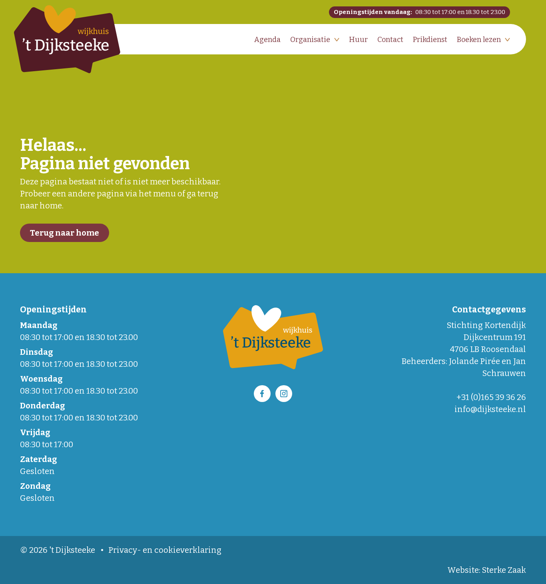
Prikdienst (430, 39)
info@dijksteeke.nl (490, 409)
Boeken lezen (479, 39)
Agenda (267, 39)
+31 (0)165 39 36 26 (491, 397)
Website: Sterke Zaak (486, 570)
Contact (390, 39)
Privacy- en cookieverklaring (164, 550)
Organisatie (310, 39)
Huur (358, 39)
